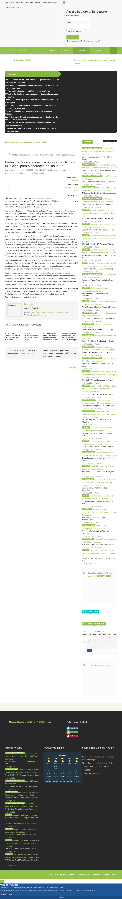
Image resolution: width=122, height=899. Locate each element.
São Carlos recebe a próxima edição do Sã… (97, 364)
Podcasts (38, 2)
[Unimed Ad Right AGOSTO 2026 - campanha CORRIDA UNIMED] (99, 587)
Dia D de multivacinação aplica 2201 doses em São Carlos (31, 336)
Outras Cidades (88, 324)
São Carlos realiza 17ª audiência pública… (98, 244)
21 (104, 647)
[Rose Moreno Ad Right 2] (99, 679)
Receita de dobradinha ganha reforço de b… (98, 472)
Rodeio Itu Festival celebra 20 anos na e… (98, 329)
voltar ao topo (73, 367)
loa (73, 188)
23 (114, 647)
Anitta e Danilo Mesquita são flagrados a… (98, 318)
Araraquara (87, 509)
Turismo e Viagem (88, 525)
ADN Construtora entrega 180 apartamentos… (93, 518)
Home (8, 2)
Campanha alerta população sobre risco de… (97, 281)
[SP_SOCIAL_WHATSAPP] (113, 86)
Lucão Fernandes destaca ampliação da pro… (97, 502)
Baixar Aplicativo (17, 2)
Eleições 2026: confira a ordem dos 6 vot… (99, 446)
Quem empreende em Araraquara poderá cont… (98, 459)
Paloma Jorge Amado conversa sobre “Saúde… (96, 420)
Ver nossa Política (6, 895)
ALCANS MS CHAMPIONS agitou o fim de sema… (98, 256)
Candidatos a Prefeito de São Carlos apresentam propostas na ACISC (22, 352)
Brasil (52, 50)
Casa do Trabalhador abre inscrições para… (99, 230)
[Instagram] (113, 80)
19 (95, 647)
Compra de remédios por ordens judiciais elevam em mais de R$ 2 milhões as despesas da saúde (59, 353)
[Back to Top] (2, 882)
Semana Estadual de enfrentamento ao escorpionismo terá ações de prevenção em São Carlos (69, 337)
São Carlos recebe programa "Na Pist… (97, 380)
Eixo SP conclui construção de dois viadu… (99, 544)
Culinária (86, 465)
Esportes (86, 249)
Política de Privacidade (50, 2)
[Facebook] (113, 74)
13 (99, 644)
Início (11, 50)
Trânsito (86, 371)
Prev (108, 141)
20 (99, 647)
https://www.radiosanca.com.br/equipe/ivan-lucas (50, 312)
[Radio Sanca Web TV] (22, 60)
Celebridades (87, 312)
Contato (18, 7)
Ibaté (84, 263)
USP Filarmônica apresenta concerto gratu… (99, 405)
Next (115, 141)
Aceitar (61, 898)
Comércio (86, 385)
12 (95, 644)
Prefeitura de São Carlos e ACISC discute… (99, 394)
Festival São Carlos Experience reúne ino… (99, 204)
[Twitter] (113, 77)
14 (104, 644)
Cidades (66, 50)
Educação (86, 427)
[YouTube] (113, 83)
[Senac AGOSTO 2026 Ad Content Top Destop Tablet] (42, 145)
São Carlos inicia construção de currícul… (98, 218)
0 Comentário (39, 173)
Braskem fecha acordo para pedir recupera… (95, 294)
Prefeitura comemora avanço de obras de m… (98, 560)
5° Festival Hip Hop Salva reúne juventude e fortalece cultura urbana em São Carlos (50, 336)
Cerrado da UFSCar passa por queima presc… (97, 434)
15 (109, 644)
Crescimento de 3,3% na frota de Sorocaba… (95, 489)
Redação (17, 170)
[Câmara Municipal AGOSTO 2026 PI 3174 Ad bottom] (32, 723)
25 (90, 650)
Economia (86, 287)
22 (109, 647)
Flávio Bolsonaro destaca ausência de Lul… (99, 307)
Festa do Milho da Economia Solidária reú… (99, 170)
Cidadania (86, 224)
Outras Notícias (88, 164)
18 (90, 647)
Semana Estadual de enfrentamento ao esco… (97, 158)
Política (75, 180)
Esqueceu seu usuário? (92, 41)
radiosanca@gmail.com (38, 315)
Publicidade (10, 7)
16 (114, 644)
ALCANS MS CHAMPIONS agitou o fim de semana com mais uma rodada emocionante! (12, 337)
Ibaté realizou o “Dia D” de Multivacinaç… (98, 269)
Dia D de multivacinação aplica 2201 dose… (99, 181)
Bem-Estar (24, 50)
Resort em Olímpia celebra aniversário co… (99, 341)
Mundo (39, 50)
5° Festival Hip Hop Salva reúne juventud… (99, 193)
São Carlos (82, 50)
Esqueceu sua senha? (74, 41)
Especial (98, 50)
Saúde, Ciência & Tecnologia (92, 148)
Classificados (28, 2)
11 (90, 644)
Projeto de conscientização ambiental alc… (98, 352)
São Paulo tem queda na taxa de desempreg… (95, 532)
